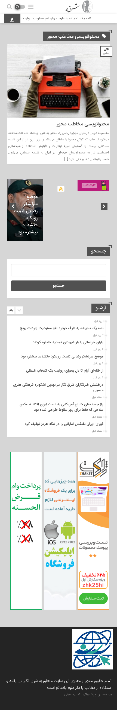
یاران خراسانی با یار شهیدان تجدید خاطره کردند (68, 342)
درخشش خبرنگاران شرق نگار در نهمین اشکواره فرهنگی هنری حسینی (58, 387)
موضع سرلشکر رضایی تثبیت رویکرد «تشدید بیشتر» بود (26, 214)
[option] (25, 210)
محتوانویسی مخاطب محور (83, 124)
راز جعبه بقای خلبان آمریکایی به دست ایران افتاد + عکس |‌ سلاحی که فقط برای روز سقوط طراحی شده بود (60, 407)
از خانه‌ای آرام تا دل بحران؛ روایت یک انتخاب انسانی (64, 371)
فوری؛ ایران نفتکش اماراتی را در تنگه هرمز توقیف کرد (64, 424)
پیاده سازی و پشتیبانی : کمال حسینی (88, 694)
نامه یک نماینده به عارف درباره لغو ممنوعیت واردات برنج (57, 18)
